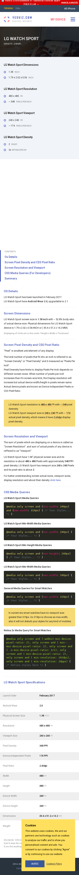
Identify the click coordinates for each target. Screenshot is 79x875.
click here (55, 480)
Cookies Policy (54, 863)
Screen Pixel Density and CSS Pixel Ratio (30, 262)
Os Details (11, 256)
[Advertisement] (39, 202)
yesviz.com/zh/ (69, 2)
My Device (58, 19)
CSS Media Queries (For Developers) (28, 273)
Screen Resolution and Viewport (25, 267)
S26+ (18, 8)
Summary (11, 278)
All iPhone (69, 8)
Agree (35, 863)
